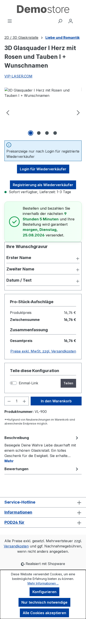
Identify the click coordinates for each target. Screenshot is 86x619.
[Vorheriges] (7, 112)
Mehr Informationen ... (43, 583)
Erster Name (18, 257)
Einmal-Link (28, 383)
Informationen (18, 512)
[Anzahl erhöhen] (24, 401)
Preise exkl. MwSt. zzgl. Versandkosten (43, 351)
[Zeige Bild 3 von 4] (47, 133)
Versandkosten (16, 546)
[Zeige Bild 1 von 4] (30, 133)
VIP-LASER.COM (18, 76)
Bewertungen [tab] (16, 469)
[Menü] (9, 20)
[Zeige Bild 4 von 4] (55, 133)
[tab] (41, 449)
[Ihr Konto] (70, 20)
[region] (43, 112)
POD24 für (14, 522)
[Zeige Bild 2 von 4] (39, 133)
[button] (43, 258)
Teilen (68, 383)
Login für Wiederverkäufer (43, 169)
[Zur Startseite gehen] (43, 9)
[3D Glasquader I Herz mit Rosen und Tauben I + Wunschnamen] (43, 112)
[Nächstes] (78, 112)
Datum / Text (19, 280)
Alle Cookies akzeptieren (44, 613)
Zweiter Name (20, 269)
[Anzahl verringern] (9, 401)
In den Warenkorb (56, 401)
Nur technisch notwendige (44, 602)
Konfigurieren (44, 592)
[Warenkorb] (79, 19)
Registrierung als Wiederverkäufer (43, 185)
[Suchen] (60, 20)
